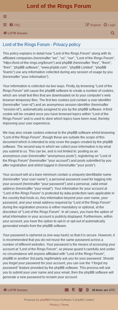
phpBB (44, 299)
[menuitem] (14, 25)
